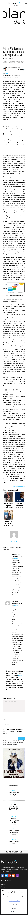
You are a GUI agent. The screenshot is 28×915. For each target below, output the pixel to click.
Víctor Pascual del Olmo (18, 486)
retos (8, 549)
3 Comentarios (12, 62)
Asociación (3, 884)
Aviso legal (3, 887)
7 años (14, 812)
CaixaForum (9, 547)
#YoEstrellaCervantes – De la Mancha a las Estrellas (14, 794)
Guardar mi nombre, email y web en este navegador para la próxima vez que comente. (13, 731)
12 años (14, 834)
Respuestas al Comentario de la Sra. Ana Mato (14, 820)
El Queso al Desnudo (14, 841)
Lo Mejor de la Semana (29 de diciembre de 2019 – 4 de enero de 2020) (14, 807)
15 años (14, 843)
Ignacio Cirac (15, 547)
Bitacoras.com (16, 554)
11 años (14, 798)
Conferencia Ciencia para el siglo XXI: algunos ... (14, 672)
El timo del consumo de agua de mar (14, 831)
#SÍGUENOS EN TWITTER (14, 852)
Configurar (14, 911)
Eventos (17, 61)
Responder (16, 558)
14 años (14, 824)
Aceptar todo (14, 904)
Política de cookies (14, 901)
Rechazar (14, 908)
